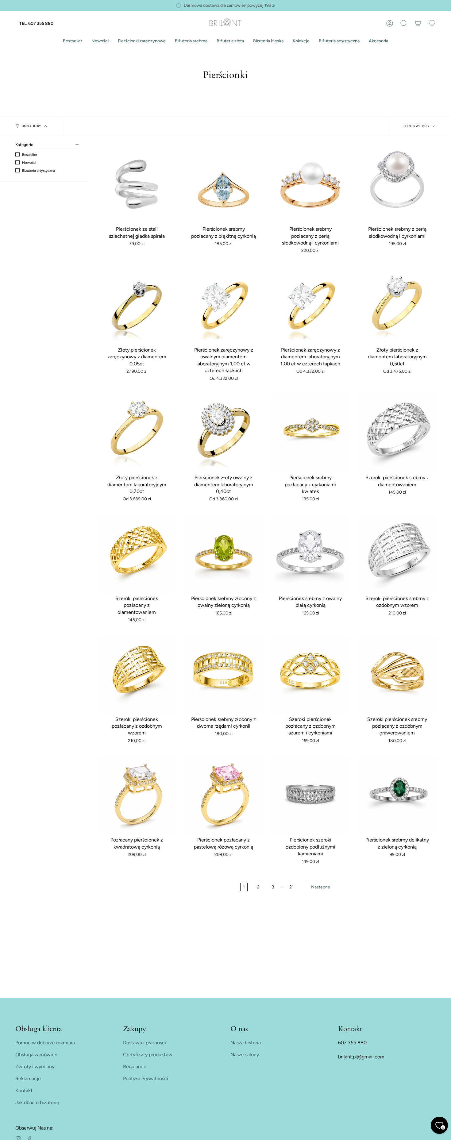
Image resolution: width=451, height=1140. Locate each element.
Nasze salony (244, 1054)
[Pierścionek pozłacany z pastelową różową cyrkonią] (223, 795)
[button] (141, 41)
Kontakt (24, 1090)
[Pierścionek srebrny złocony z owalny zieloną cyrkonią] (223, 553)
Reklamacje (28, 1078)
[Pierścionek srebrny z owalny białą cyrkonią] (310, 553)
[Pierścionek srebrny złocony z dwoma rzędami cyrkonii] (223, 674)
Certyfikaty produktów (147, 1054)
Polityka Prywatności (145, 1078)
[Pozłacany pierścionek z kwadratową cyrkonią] (136, 795)
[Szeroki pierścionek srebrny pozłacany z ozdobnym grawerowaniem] (397, 674)
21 (291, 887)
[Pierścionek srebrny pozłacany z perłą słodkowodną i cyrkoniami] (310, 184)
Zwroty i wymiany (34, 1066)
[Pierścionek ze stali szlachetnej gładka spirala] (136, 184)
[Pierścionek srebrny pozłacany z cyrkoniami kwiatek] (310, 432)
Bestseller (29, 154)
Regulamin (134, 1066)
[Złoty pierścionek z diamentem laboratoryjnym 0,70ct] (136, 432)
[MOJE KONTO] (390, 23)
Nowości (29, 162)
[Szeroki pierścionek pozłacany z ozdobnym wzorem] (136, 674)
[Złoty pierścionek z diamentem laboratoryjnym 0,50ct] (397, 305)
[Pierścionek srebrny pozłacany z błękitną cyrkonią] (223, 184)
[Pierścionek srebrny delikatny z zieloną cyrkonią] (397, 795)
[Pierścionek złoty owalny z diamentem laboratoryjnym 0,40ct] (223, 432)
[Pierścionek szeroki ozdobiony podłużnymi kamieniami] (310, 795)
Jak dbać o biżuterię (37, 1102)
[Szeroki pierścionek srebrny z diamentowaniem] (397, 432)
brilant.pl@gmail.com (361, 1057)
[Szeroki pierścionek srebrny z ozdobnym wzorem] (397, 553)
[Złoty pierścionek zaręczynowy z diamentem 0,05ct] (136, 305)
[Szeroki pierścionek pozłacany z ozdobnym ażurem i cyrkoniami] (310, 674)
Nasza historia (245, 1043)
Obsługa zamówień (36, 1054)
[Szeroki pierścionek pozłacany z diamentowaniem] (136, 553)
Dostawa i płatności (144, 1043)
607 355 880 (352, 1043)
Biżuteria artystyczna (38, 170)
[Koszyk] (418, 23)
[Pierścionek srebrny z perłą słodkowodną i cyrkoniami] (397, 184)
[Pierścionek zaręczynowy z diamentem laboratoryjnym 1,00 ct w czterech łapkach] (310, 305)
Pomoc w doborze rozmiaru (45, 1043)
